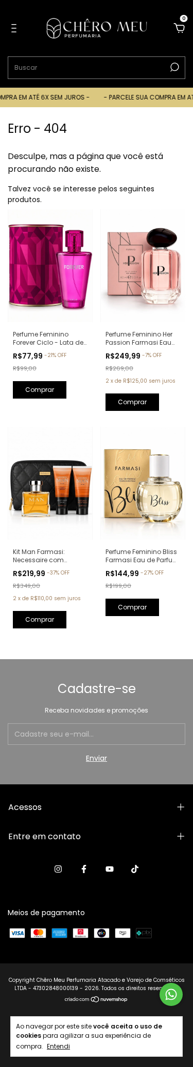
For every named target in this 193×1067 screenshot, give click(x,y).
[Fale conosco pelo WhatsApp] (171, 994)
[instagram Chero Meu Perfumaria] (58, 869)
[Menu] (16, 28)
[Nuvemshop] (96, 1000)
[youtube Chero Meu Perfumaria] (110, 869)
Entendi (58, 1046)
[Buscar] (174, 67)
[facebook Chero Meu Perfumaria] (84, 869)
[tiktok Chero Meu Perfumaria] (135, 869)
